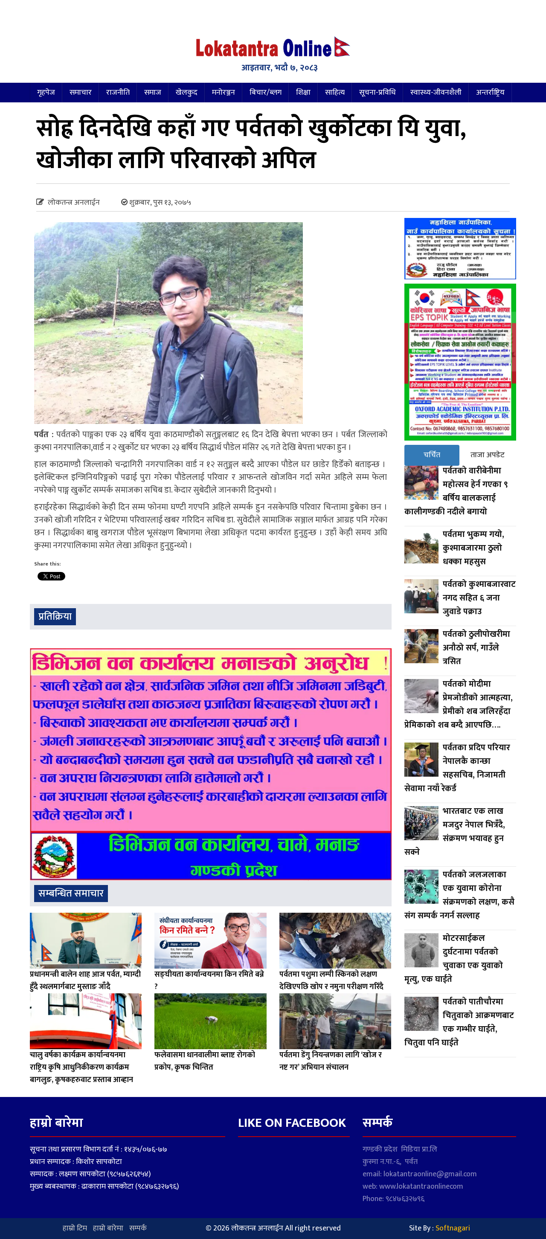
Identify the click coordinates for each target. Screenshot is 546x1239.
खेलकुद (186, 92)
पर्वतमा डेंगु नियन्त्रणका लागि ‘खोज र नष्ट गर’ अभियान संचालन (330, 1061)
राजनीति (118, 92)
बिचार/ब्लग (266, 92)
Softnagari (453, 1228)
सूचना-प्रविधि (377, 92)
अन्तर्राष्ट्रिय (490, 92)
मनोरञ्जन (223, 92)
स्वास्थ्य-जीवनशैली (436, 92)
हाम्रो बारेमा (108, 1228)
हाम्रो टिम (75, 1228)
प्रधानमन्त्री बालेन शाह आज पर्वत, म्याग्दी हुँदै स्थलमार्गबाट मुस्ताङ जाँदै (85, 980)
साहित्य (335, 92)
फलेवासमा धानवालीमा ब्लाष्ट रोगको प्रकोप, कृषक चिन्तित (204, 1061)
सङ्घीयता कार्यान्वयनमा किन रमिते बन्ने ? (209, 980)
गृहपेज (46, 92)
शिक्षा (303, 92)
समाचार (81, 92)
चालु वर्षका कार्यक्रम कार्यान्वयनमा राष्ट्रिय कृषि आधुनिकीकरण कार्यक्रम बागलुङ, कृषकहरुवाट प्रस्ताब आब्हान (81, 1067)
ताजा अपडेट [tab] (487, 455)
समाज (152, 92)
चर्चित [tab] (432, 455)
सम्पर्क (138, 1228)
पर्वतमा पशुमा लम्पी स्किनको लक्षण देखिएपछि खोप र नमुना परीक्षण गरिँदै (331, 980)
